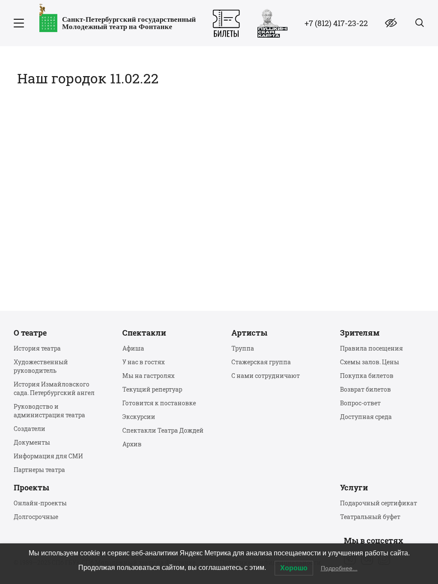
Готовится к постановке (159, 403)
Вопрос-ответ (360, 403)
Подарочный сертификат (378, 503)
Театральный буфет (370, 517)
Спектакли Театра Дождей (163, 430)
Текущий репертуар (152, 389)
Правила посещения (371, 348)
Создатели (29, 429)
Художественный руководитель (41, 366)
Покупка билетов (367, 376)
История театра (37, 348)
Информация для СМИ (48, 456)
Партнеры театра (39, 470)
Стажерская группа (261, 362)
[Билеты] (226, 23)
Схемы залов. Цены (369, 362)
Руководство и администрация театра (49, 410)
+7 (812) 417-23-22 (336, 23)
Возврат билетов (365, 389)
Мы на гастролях (148, 376)
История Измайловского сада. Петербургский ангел (54, 388)
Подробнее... (339, 568)
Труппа (242, 348)
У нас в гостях (143, 362)
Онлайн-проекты (40, 503)
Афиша (133, 348)
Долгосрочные (36, 517)
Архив (132, 444)
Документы (32, 442)
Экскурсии (138, 417)
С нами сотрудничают (265, 376)
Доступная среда (366, 417)
